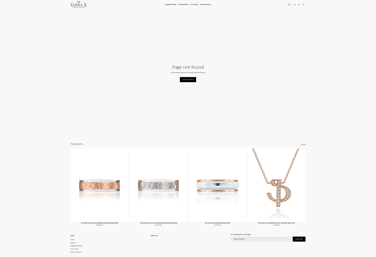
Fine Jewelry (74, 249)
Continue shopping (188, 79)
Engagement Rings (76, 246)
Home (72, 240)
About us (73, 243)
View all (303, 144)
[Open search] (295, 4)
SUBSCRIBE (299, 239)
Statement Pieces (75, 252)
